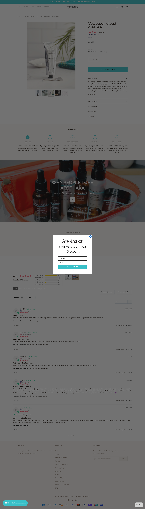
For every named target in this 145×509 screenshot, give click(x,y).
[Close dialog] (90, 237)
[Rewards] (15, 503)
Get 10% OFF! (72, 267)
